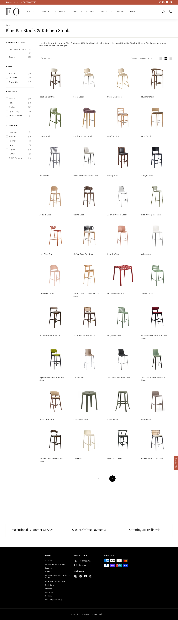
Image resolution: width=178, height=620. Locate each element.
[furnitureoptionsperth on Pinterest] (90, 576)
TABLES (45, 12)
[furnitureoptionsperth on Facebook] (80, 576)
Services (48, 568)
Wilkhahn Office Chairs (55, 581)
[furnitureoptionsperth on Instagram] (75, 576)
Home (8, 25)
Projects (107, 12)
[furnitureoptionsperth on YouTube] (85, 576)
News (120, 12)
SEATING (31, 12)
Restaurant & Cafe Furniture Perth (57, 576)
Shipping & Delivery (53, 599)
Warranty (49, 592)
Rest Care (49, 585)
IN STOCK (59, 12)
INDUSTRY (76, 12)
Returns (48, 596)
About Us (49, 561)
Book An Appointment (55, 564)
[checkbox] (20, 51)
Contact (134, 12)
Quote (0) (176, 463)
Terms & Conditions (80, 614)
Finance (48, 589)
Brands (91, 12)
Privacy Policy (98, 614)
